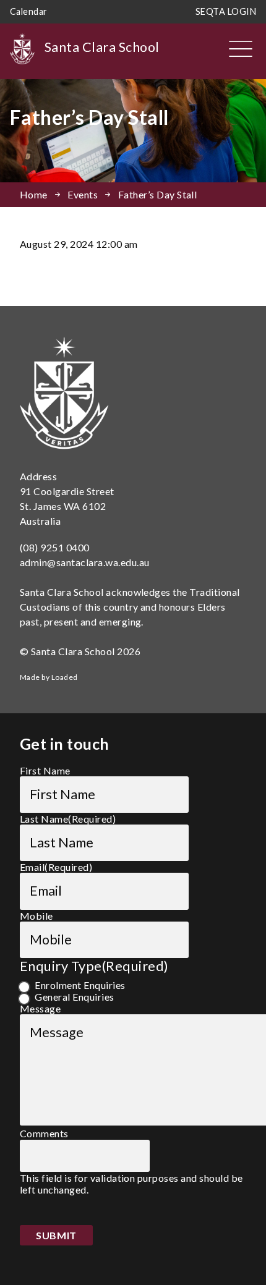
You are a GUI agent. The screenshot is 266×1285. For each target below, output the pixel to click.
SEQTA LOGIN (225, 11)
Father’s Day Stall (157, 194)
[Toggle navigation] (240, 48)
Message (40, 1008)
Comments (44, 1133)
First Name (45, 770)
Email (56, 867)
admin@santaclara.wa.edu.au (84, 562)
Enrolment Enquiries (80, 985)
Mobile (36, 916)
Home (34, 194)
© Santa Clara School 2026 (80, 651)
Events (82, 194)
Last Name (68, 819)
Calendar (29, 11)
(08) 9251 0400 (55, 547)
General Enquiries (74, 997)
